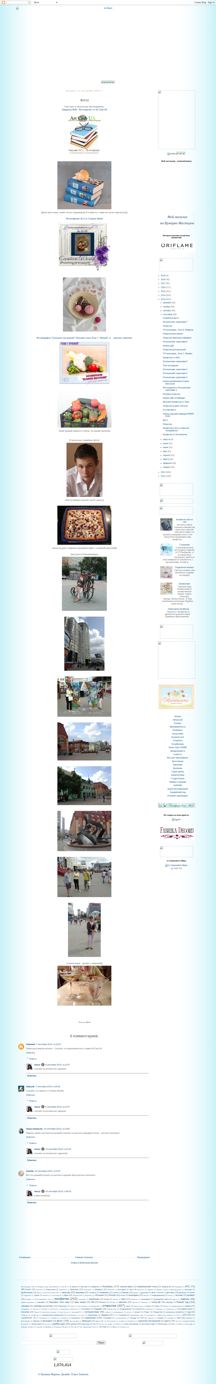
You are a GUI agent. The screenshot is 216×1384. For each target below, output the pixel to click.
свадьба (105, 1315)
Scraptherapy (177, 744)
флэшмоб (47, 1321)
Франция (86, 1321)
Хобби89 (177, 785)
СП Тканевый (41, 1318)
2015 (163, 291)
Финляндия (25, 1321)
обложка (25, 1306)
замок (36, 1295)
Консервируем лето (43, 1299)
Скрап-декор (178, 771)
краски (115, 1299)
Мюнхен (144, 1302)
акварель (95, 1287)
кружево (134, 1299)
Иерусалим (77, 1295)
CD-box (118, 1324)
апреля (167, 455)
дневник (182, 1293)
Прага (36, 1312)
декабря (167, 302)
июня (166, 447)
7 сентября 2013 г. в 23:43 (48, 1044)
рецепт (138, 1312)
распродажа (118, 1312)
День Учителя (157, 1293)
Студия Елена (177, 778)
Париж (165, 1306)
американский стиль (147, 1286)
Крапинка (177, 768)
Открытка (167, 326)
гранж (115, 1293)
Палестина (138, 1306)
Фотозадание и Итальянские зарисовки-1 (177, 388)
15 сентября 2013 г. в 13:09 (57, 1129)
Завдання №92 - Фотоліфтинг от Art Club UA (84, 109)
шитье (74, 1324)
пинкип (44, 1309)
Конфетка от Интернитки (175, 434)
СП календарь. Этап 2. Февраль (178, 330)
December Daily (148, 1324)
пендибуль (25, 1309)
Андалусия (166, 1287)
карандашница (158, 1295)
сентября (168, 314)
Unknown (30, 1044)
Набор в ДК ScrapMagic (174, 398)
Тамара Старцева (177, 782)
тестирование (121, 1318)
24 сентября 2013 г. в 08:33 (58, 1191)
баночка (39, 1290)
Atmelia (30, 1171)
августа (167, 439)
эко (94, 1324)
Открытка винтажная (173, 334)
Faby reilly (188, 1324)
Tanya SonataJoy (34, 1129)
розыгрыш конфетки (175, 1312)
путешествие (92, 1311)
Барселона (51, 1289)
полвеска (149, 1309)
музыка (135, 1302)
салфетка (34, 1315)
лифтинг (185, 1299)
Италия (112, 1295)
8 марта (73, 1287)
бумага (150, 1290)
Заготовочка (177, 761)
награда (169, 1302)
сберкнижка (92, 1315)
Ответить (30, 1053)
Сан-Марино (72, 1315)
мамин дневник (27, 1302)
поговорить (85, 1309)
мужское (123, 1302)
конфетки (62, 1298)
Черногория (36, 1324)
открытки (109, 1305)
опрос (72, 1306)
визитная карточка (51, 1293)
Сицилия (122, 1315)
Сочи (178, 1315)
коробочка (94, 1299)
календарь (134, 1295)
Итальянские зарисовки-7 (175, 322)
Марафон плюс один (59, 1302)
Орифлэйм (95, 1306)
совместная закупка (164, 1315)
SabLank (30, 1086)
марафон (41, 1302)
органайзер (83, 1306)
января (167, 467)
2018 (163, 279)
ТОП (142, 1318)
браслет (140, 1290)
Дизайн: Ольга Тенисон (74, 1374)
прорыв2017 (77, 1312)
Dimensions (163, 1324)
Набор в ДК (168, 346)
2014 (163, 295)
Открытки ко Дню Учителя (175, 406)
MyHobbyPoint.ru (178, 727)
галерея (92, 1293)
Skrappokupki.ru (177, 751)
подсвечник (111, 1309)
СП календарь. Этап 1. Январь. (178, 353)
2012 (163, 472)
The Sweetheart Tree (87, 1327)
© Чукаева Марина (49, 1374)
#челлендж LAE (27, 1287)
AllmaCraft (177, 720)
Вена (39, 1293)
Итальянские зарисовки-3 (175, 373)
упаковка (188, 1318)
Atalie (110, 1324)
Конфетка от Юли (171, 357)
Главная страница (84, 1257)
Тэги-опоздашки (170, 365)
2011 (163, 476)
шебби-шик (58, 1323)
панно (148, 1306)
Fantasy (177, 723)
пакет (128, 1306)
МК (92, 1302)
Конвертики (184, 584)
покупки (138, 1309)
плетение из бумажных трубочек (63, 1309)
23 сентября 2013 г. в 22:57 (47, 1171)
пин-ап (35, 1309)
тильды (133, 1318)
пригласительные (49, 1312)
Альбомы (108, 1286)
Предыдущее (143, 1257)
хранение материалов (149, 1321)
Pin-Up (73, 1327)
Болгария (122, 1289)
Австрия (84, 1287)
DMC (173, 1324)
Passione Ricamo (61, 1327)
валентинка (26, 1292)
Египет (192, 1293)
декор (135, 1293)
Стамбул (53, 1318)
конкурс (28, 1299)
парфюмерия (176, 1306)
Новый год (182, 1302)
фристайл (100, 1321)
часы (177, 1321)
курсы (174, 1299)
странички (90, 1317)
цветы (168, 1321)
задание (27, 1295)
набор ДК (156, 1302)
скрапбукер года (136, 1315)
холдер (122, 1321)
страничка (75, 1318)
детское (170, 1292)
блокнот (99, 1289)
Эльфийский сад (178, 792)
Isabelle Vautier (27, 1327)
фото (88, 1022)
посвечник (170, 1309)
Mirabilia (48, 1327)
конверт (191, 1295)
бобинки (111, 1290)
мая (165, 451)
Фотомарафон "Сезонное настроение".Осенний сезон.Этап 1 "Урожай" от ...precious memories (84, 338)
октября (167, 310)
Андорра (178, 1287)
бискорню (87, 1290)
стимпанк (64, 1318)
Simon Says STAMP (178, 747)
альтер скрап (126, 1286)
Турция (160, 1318)
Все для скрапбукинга (177, 758)
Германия (104, 1292)
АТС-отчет (26, 1289)
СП (184, 1314)
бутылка (188, 1289)
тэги (178, 1318)
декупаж (144, 1293)
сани (82, 1315)
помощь (159, 1309)
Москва (112, 1302)
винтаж (66, 1292)
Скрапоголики (177, 775)
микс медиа (80, 1302)
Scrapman (177, 740)
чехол (47, 1324)
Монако (102, 1302)
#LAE (64, 1287)
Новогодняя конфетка (178, 609)
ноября (167, 307)
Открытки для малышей (174, 349)
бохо (132, 1289)
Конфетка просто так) (184, 520)
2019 (163, 275)
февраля (167, 463)
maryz (37, 1065)
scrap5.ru (177, 754)
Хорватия (131, 1321)
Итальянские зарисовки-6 (175, 342)
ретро (129, 1312)
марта (166, 459)
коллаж (179, 1295)
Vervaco (123, 1327)
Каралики (177, 765)
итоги (122, 1295)
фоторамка (74, 1321)
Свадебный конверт (184, 567)
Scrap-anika (177, 734)
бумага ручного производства (169, 1290)
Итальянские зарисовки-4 (175, 369)
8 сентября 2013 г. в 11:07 (57, 1065)
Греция (125, 1292)
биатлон (74, 1289)
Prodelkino (178, 730)
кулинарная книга (161, 1299)
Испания (99, 1295)
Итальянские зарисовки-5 (175, 361)
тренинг (150, 1318)
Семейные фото (171, 318)
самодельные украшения (52, 1315)
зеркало (46, 1295)
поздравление (125, 1309)
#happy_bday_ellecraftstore (48, 1287)
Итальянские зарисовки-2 (175, 377)
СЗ (115, 1315)
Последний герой (184, 1309)
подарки (98, 1309)
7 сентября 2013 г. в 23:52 (48, 1086)
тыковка (170, 1318)
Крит (124, 1299)
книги (170, 1295)
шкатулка (85, 1324)
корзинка (82, 1299)
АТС (187, 1286)
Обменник (62, 1306)
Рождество (158, 1312)
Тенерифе (107, 1318)
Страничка (184, 545)
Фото (165, 420)
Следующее (25, 1257)
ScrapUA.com (177, 737)
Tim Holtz (103, 1327)
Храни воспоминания (177, 789)
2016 (163, 287)
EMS (180, 1324)
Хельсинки (111, 1321)
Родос (147, 1312)
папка (156, 1306)
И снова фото (169, 410)
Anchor (102, 1324)
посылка (25, 1312)
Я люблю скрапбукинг (177, 796)
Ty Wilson (113, 1327)
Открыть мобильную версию (84, 1263)
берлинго (63, 1290)
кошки (106, 1299)
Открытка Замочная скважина (177, 338)
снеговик (149, 1315)
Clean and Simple (131, 1324)
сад (189, 1312)
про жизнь (64, 1312)
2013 (163, 299)
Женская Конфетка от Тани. (176, 402)
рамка (107, 1312)
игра (66, 1295)
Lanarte (39, 1327)
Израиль (88, 1295)
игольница (56, 1295)
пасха (188, 1306)
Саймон (24, 1315)
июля (166, 443)
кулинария (145, 1299)
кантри (146, 1295)
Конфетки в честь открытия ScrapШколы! (176, 429)
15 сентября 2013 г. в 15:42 (58, 1149)
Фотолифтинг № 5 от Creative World (84, 218)
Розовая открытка (171, 394)
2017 (163, 283)
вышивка (80, 1292)
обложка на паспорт (43, 1306)
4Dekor (177, 716)
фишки (36, 1321)
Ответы (32, 1059)
